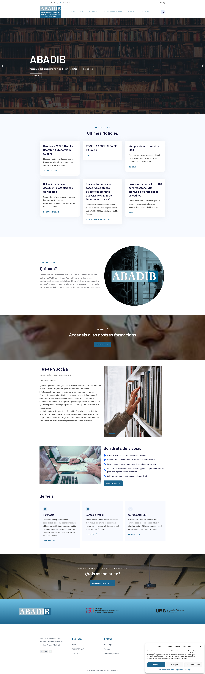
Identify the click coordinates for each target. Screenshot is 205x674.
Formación (101, 344)
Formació (48, 514)
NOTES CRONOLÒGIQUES (113, 12)
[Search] (163, 12)
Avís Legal (108, 645)
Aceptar (156, 665)
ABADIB (81, 12)
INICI (73, 12)
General (132, 167)
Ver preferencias (193, 665)
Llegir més (47, 540)
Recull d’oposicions (102, 220)
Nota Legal (187, 669)
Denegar (174, 665)
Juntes (89, 155)
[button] (201, 646)
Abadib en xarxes (51, 171)
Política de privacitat (111, 654)
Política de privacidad (177, 669)
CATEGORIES (94, 12)
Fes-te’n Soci (111, 483)
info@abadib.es (67, 3)
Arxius (89, 220)
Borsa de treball (51, 212)
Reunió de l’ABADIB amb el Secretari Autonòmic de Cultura (58, 149)
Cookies (107, 649)
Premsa (132, 212)
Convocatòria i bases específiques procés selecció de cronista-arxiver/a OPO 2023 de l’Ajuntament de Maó (99, 191)
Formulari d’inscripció (100, 583)
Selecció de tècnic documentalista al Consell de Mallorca (58, 187)
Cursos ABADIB (137, 514)
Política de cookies (164, 669)
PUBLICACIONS (143, 12)
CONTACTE (130, 12)
